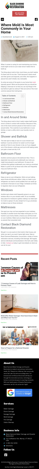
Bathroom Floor (7, 103)
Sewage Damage (9, 414)
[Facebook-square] (36, 19)
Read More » (4, 290)
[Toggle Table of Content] (22, 96)
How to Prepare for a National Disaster (15, 348)
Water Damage (9, 409)
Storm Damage (9, 411)
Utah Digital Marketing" (16, 467)
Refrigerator (6, 105)
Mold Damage (8, 417)
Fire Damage (8, 419)
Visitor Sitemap (9, 422)
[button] (2, 19)
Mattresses (6, 109)
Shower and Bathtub (9, 101)
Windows (5, 107)
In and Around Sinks (9, 98)
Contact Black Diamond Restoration (13, 112)
